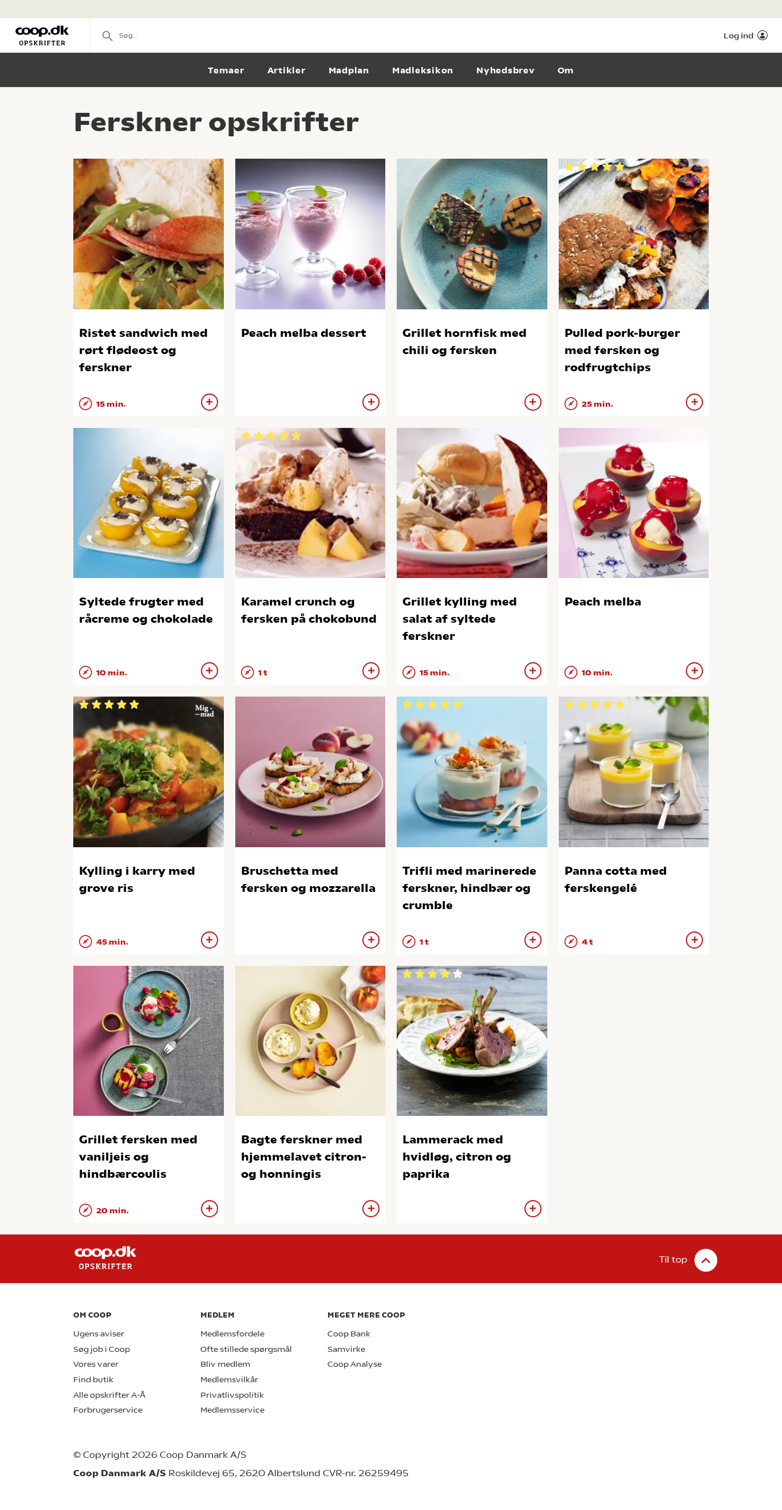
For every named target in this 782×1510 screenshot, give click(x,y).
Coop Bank (348, 1334)
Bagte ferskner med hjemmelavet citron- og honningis (303, 1157)
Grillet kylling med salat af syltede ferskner (459, 619)
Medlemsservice (232, 1410)
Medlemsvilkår (229, 1380)
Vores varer (96, 1364)
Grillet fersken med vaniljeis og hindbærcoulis (138, 1157)
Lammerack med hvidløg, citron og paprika (456, 1157)
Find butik (93, 1380)
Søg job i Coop (101, 1349)
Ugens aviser (98, 1334)
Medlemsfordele (232, 1334)
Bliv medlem (225, 1364)
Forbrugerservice (108, 1410)
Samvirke (346, 1349)
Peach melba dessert (303, 333)
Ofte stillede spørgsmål (246, 1349)
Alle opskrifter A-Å (109, 1395)
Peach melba (602, 601)
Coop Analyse (354, 1364)
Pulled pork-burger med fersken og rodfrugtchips (622, 350)
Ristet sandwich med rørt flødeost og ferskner (143, 350)
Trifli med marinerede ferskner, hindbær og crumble (469, 888)
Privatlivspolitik (232, 1395)
